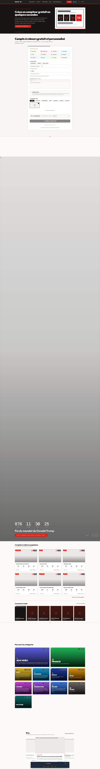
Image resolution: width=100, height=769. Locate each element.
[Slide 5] (90, 535)
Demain (39, 63)
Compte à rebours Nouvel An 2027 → (26, 535)
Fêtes (50, 100)
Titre (33, 71)
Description (35, 78)
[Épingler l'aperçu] (65, 763)
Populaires (45, 1)
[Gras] (31, 80)
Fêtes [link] (41, 550)
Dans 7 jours (45, 63)
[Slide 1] (86, 535)
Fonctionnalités (57, 1)
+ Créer (69, 1)
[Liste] (35, 80)
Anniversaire (44, 100)
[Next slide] (84, 32)
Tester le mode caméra (22, 26)
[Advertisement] (91, 51)
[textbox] (50, 85)
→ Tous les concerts (80, 603)
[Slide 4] (89, 535)
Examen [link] (65, 574)
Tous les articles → (69, 733)
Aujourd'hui (33, 63)
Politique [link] (42, 574)
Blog (50, 1)
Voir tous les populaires (78, 597)
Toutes (32, 100)
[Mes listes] (79, 2)
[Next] (97, 535)
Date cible (34, 61)
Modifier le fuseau (33, 68)
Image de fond (34, 98)
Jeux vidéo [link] (18, 550)
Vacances (67, 100)
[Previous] (94, 535)
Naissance (56, 100)
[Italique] (33, 80)
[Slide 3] (88, 535)
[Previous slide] (82, 32)
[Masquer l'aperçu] (67, 763)
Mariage (61, 100)
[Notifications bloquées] (32, 550)
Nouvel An (38, 100)
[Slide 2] (87, 535)
